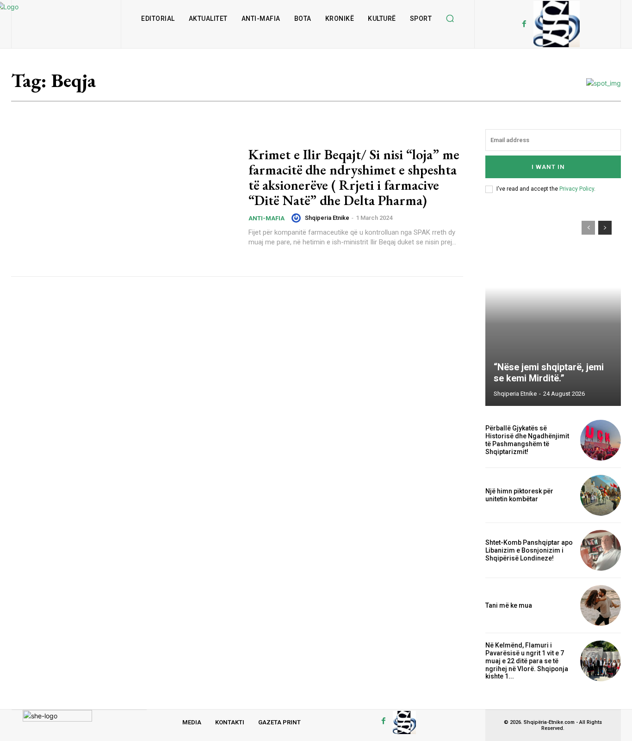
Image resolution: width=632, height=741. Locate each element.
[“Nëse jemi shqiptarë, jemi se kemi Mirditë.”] (553, 309)
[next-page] (605, 228)
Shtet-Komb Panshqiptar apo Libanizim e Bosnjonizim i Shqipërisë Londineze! (529, 550)
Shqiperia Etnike (327, 217)
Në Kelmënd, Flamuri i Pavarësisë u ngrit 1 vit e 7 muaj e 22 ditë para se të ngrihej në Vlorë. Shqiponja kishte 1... (526, 660)
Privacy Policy (576, 189)
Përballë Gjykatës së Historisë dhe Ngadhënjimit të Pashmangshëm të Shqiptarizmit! (527, 439)
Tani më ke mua (508, 605)
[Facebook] (524, 24)
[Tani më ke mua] (600, 605)
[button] (450, 18)
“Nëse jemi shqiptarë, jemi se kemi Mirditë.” (549, 372)
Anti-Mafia (266, 218)
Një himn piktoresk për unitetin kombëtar (519, 495)
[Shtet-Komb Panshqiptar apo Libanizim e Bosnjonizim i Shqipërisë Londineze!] (600, 550)
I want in (548, 166)
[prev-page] (588, 228)
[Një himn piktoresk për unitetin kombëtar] (600, 495)
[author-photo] (297, 218)
